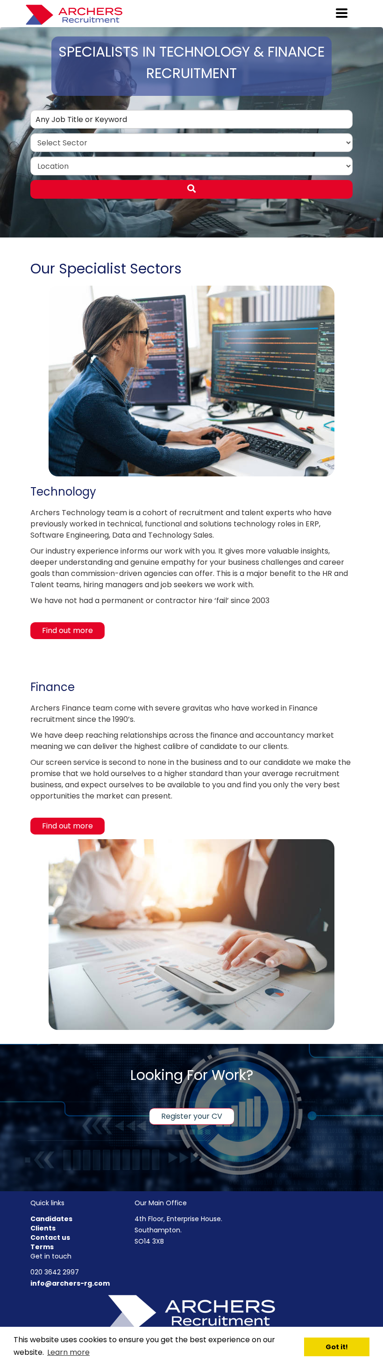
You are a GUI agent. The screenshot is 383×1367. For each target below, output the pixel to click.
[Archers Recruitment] (191, 1312)
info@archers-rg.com (70, 1283)
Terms (42, 1247)
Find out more (67, 630)
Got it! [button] (337, 1347)
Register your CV (191, 1116)
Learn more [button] (68, 1352)
